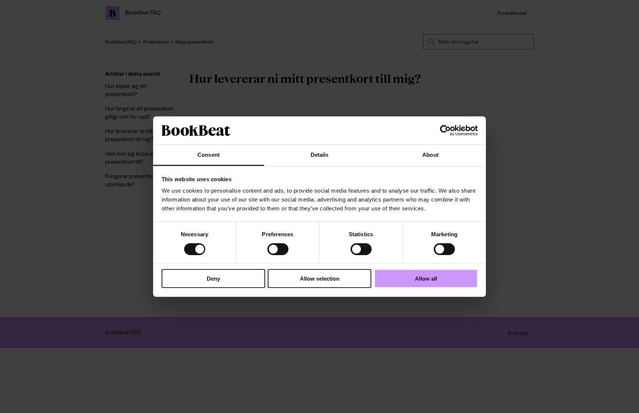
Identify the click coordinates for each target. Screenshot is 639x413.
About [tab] (430, 155)
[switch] (277, 249)
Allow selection (319, 278)
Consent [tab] (208, 155)
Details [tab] (320, 155)
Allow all (426, 278)
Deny (213, 278)
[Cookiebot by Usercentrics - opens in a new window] (445, 130)
